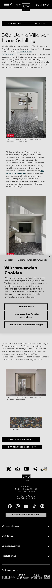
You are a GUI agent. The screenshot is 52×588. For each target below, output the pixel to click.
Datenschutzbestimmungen (32, 260)
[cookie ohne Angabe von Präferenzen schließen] (49, 256)
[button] (10, 260)
